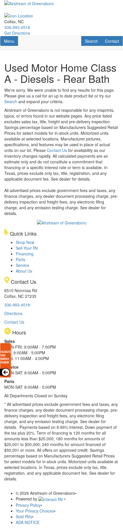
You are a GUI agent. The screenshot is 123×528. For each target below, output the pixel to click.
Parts (20, 259)
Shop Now (25, 242)
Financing (24, 254)
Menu (11, 41)
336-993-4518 (17, 27)
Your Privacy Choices (35, 511)
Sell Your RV (27, 248)
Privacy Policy (28, 505)
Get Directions (17, 33)
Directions (13, 313)
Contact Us (57, 150)
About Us (24, 271)
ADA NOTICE (27, 522)
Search (93, 41)
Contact (114, 41)
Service (22, 265)
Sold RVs (24, 516)
